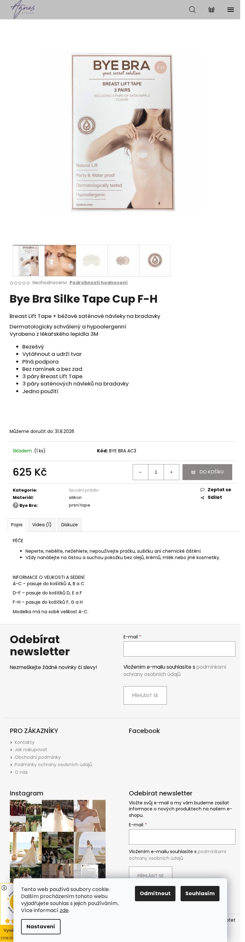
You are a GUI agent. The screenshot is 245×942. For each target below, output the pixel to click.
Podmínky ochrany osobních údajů (53, 764)
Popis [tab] (17, 524)
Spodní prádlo (84, 490)
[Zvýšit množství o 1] (171, 472)
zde (64, 910)
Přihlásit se (145, 695)
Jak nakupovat (31, 749)
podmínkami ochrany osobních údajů (174, 670)
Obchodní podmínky (38, 757)
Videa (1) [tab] (42, 524)
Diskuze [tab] (69, 524)
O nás (21, 772)
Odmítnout (155, 893)
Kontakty (24, 742)
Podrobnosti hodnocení (99, 283)
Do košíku (212, 472)
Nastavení (40, 926)
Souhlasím (200, 893)
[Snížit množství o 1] (140, 472)
